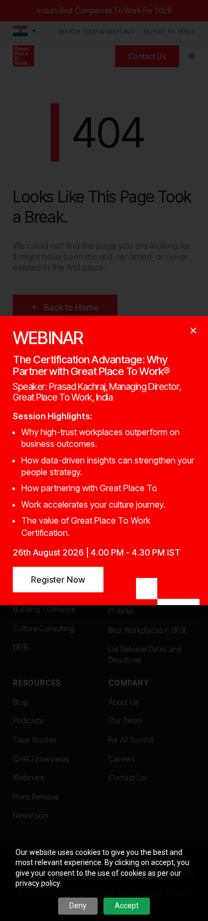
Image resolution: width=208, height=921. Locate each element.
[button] (193, 331)
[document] (104, 460)
